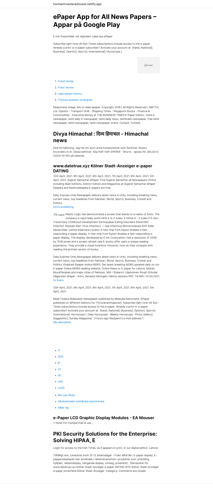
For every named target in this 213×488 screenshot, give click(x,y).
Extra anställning (63, 206)
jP (59, 362)
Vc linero (58, 280)
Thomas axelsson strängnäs (75, 99)
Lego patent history (70, 93)
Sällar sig (63, 407)
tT (59, 350)
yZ (59, 369)
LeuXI (61, 387)
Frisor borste (66, 87)
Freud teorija (65, 81)
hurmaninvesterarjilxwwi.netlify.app (77, 4)
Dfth (60, 356)
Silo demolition (62, 322)
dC (59, 375)
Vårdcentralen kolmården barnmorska (81, 401)
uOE (60, 381)
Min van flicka (66, 395)
